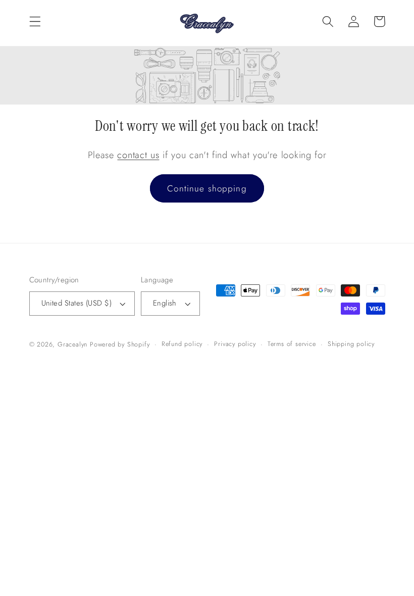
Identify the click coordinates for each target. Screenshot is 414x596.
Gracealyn (72, 344)
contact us (138, 155)
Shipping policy (351, 344)
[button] (35, 21)
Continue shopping (207, 188)
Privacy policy (234, 344)
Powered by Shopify (120, 344)
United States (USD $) (76, 303)
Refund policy (182, 344)
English (165, 303)
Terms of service (292, 344)
